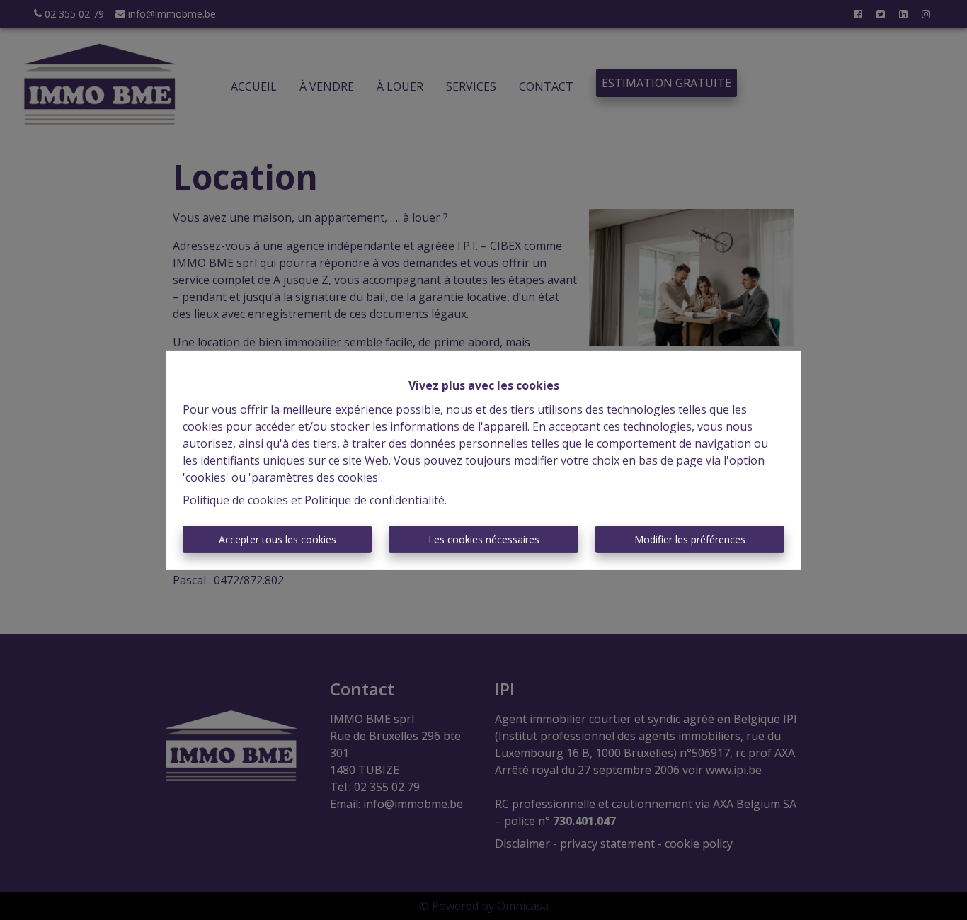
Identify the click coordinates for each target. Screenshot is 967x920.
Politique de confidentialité (374, 500)
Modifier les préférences (689, 539)
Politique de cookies (235, 500)
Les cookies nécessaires (483, 539)
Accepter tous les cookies (277, 539)
